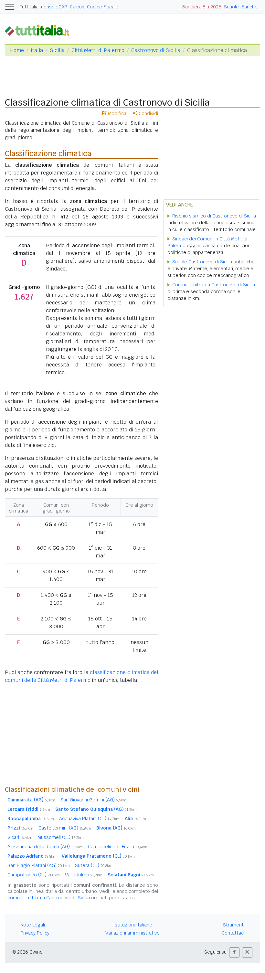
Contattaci (233, 933)
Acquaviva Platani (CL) (89, 818)
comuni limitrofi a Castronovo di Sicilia (48, 898)
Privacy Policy (34, 933)
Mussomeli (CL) (60, 837)
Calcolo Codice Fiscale (94, 7)
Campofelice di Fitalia (117, 847)
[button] (234, 952)
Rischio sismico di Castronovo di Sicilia (214, 216)
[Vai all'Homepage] (40, 29)
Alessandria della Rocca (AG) (45, 847)
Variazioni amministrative (132, 933)
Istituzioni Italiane (132, 925)
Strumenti (234, 925)
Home (17, 50)
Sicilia (57, 50)
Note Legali (32, 925)
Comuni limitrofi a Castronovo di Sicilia (213, 285)
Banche (249, 7)
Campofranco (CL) (33, 875)
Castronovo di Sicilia (155, 50)
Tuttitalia (29, 7)
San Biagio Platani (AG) (38, 865)
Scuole (231, 7)
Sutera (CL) (93, 865)
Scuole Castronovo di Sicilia (202, 262)
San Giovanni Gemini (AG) (93, 800)
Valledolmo (83, 875)
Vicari (19, 837)
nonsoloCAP (54, 7)
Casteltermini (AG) (64, 828)
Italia (37, 50)
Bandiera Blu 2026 (201, 7)
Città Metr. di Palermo (97, 50)
